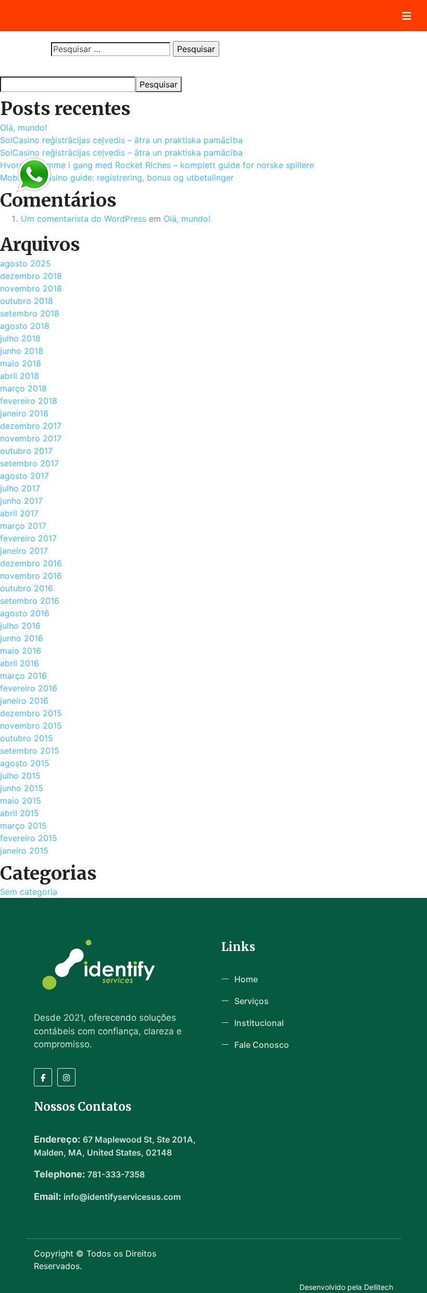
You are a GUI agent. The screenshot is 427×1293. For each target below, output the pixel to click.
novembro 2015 (31, 725)
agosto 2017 (24, 476)
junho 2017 (21, 501)
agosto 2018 (24, 326)
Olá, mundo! (23, 127)
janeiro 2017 (24, 551)
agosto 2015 (24, 763)
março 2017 (23, 526)
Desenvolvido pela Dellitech (346, 1287)
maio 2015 (20, 800)
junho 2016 (21, 638)
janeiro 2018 (24, 413)
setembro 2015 (29, 750)
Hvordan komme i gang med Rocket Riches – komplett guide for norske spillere (157, 165)
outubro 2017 (26, 451)
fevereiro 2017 (28, 538)
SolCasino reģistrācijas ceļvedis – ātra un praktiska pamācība (121, 140)
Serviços (251, 1001)
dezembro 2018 (31, 276)
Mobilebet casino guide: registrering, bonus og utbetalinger (117, 177)
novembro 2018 (31, 288)
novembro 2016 (31, 576)
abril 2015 (19, 813)
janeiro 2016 (24, 700)
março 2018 (23, 388)
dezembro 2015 (31, 713)
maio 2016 (20, 650)
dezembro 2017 (30, 426)
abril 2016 (19, 663)
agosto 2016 (24, 613)
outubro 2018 (26, 301)
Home (246, 979)
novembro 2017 (30, 438)
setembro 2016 (29, 600)
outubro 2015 (26, 738)
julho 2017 (20, 488)
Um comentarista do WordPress (83, 218)
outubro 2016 (26, 588)
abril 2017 (19, 513)
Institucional (259, 1023)
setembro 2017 (29, 463)
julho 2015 (20, 775)
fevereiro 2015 (28, 838)
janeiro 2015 (24, 850)
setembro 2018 (29, 313)
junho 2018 (21, 351)
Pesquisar (16, 66)
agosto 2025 (25, 263)
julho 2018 (20, 338)
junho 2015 (21, 788)
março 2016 (23, 675)
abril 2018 (19, 376)
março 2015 (23, 825)
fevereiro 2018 (28, 401)
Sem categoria (28, 891)
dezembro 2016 (31, 563)
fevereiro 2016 (28, 688)
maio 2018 (20, 363)
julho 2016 (20, 625)
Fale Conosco (261, 1045)
